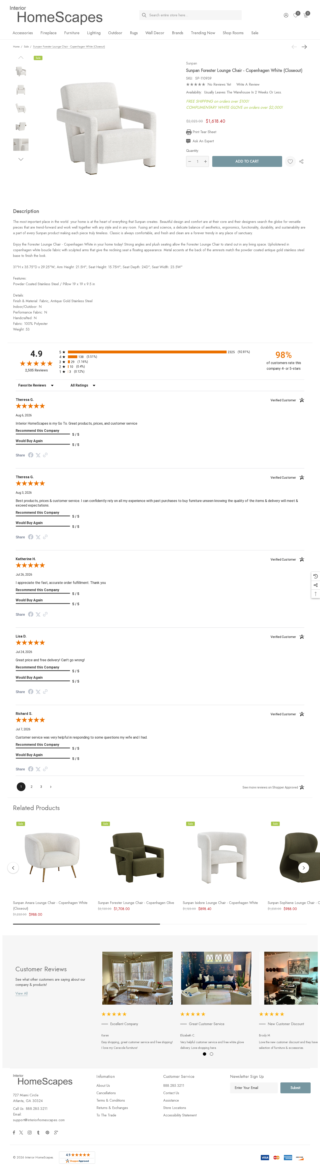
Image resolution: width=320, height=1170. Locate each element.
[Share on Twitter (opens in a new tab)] (38, 455)
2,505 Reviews (36, 370)
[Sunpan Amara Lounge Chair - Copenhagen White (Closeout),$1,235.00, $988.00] (52, 857)
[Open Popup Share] (301, 161)
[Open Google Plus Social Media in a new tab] (57, 1132)
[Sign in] (286, 15)
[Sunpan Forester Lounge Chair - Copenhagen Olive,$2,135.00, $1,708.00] (137, 857)
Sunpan (191, 63)
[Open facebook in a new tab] (14, 1132)
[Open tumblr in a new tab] (39, 1132)
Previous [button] (13, 867)
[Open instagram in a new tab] (30, 1132)
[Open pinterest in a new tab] (48, 1132)
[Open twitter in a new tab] (21, 1132)
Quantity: (192, 150)
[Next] (303, 46)
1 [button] (204, 1054)
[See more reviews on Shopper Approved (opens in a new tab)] (45, 455)
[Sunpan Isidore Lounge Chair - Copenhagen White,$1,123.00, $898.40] (222, 857)
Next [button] (303, 867)
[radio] (160, 352)
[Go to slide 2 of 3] (21, 159)
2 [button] (211, 1054)
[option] (137, 1002)
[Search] (144, 15)
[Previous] (295, 46)
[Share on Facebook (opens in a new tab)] (30, 455)
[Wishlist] (290, 161)
